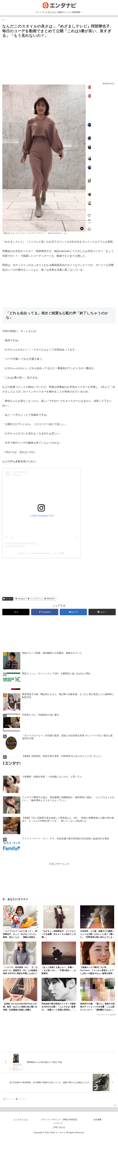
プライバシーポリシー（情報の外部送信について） (59, 1121)
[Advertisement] (59, 58)
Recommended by (103, 1014)
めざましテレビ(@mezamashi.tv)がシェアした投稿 (41, 553)
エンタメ (8, 599)
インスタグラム (36, 599)
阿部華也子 (51, 599)
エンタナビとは (20, 1119)
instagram (21, 599)
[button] (102, 612)
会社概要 (98, 1119)
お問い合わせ (59, 1127)
